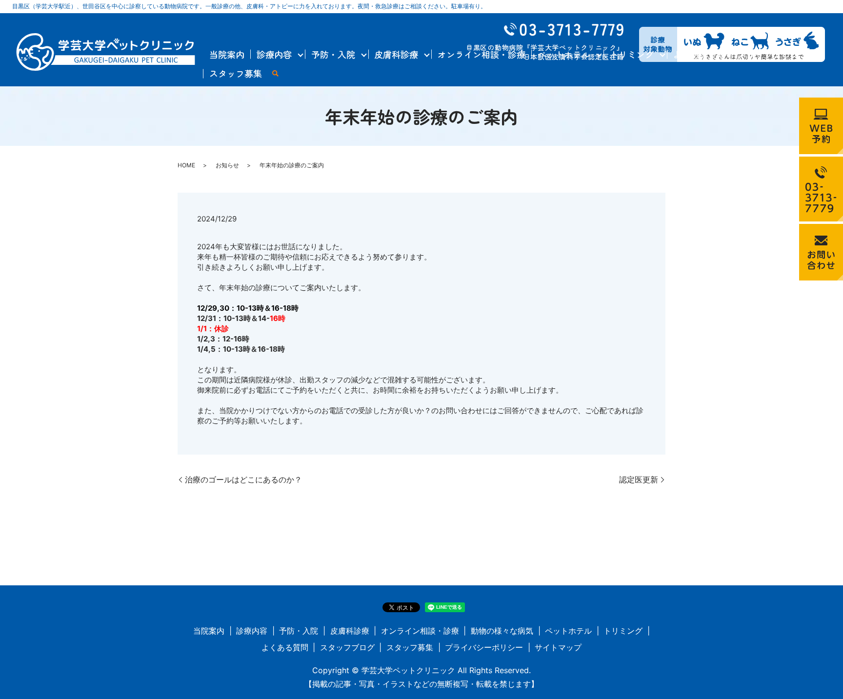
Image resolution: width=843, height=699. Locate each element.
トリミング (632, 54)
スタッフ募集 (235, 73)
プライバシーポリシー (484, 647)
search (275, 74)
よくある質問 (699, 54)
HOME (186, 165)
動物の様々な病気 (502, 631)
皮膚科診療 (396, 54)
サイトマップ (558, 647)
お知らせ (227, 165)
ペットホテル (564, 54)
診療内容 (274, 54)
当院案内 (226, 54)
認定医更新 (638, 479)
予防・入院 (333, 54)
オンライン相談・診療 (481, 54)
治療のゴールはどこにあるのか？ (243, 479)
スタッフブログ (768, 54)
